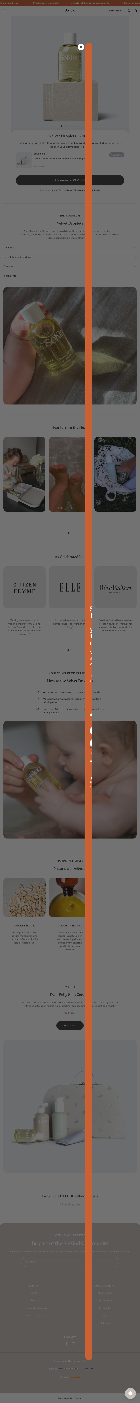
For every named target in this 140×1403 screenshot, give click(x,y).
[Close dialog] (81, 47)
